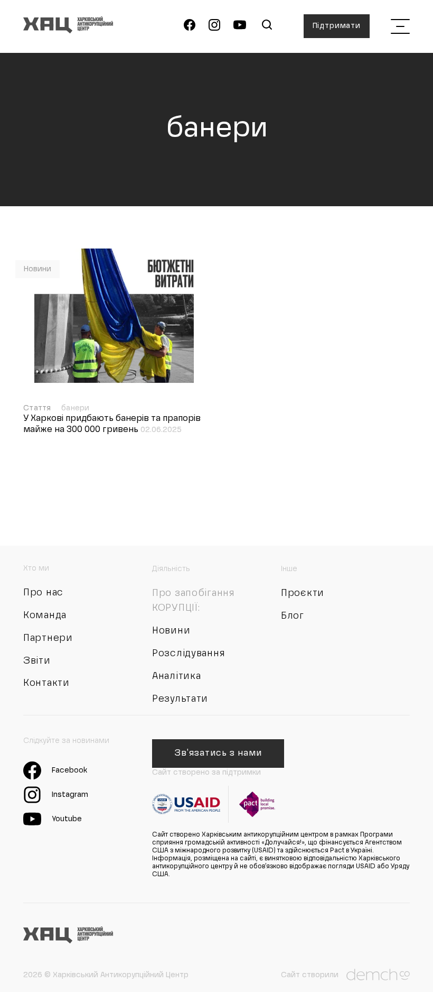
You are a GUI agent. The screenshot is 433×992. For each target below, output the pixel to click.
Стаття (38, 408)
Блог (292, 616)
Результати (180, 699)
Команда (45, 615)
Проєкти (302, 593)
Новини (37, 269)
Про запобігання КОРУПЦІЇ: (193, 601)
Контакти (46, 683)
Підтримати (337, 26)
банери (75, 408)
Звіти (37, 661)
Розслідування (188, 653)
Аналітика (176, 676)
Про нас (43, 593)
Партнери (48, 638)
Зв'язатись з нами (217, 753)
